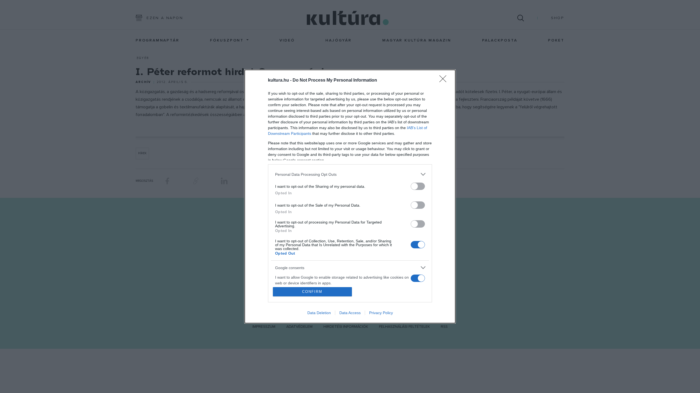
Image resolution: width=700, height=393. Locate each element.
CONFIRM (312, 292)
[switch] (418, 186)
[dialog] (350, 196)
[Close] (444, 80)
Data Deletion (319, 313)
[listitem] (350, 174)
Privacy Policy (381, 313)
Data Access (350, 313)
